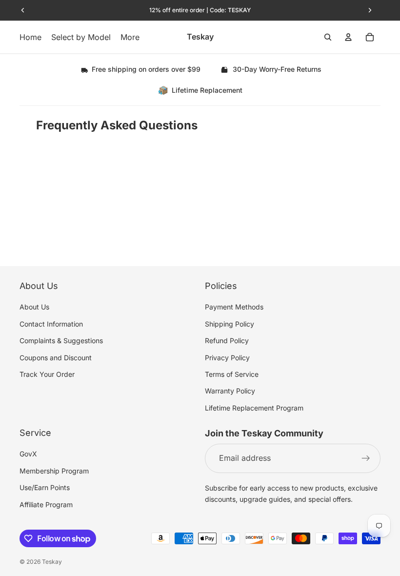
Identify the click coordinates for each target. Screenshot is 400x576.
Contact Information (51, 324)
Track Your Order (47, 374)
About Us (34, 307)
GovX (28, 454)
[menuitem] (130, 37)
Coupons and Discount (56, 357)
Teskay (52, 561)
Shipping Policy (229, 324)
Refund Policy (227, 340)
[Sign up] (366, 458)
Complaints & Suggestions (61, 340)
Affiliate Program (46, 504)
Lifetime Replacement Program (254, 407)
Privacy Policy (227, 357)
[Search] (328, 37)
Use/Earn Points (45, 487)
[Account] (348, 37)
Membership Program (54, 471)
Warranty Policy (230, 391)
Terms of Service (232, 374)
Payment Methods (234, 307)
